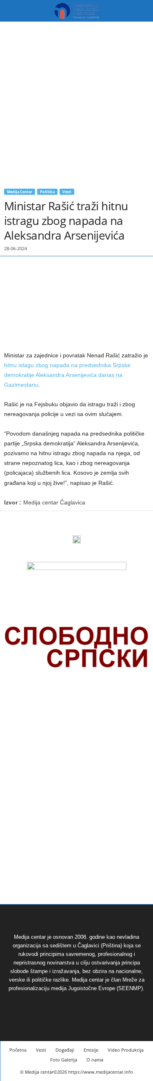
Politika (47, 191)
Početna (18, 1050)
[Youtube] (86, 1003)
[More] (50, 523)
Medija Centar (19, 191)
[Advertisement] (76, 102)
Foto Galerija (63, 1060)
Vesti (66, 191)
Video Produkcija (126, 1050)
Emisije (91, 1050)
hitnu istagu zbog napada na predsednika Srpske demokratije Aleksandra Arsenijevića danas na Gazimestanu (67, 375)
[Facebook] (12, 523)
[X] (31, 523)
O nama (94, 1060)
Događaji (64, 1050)
